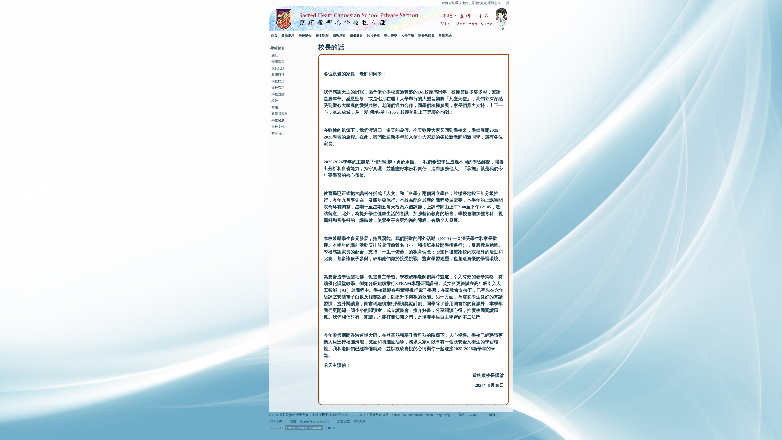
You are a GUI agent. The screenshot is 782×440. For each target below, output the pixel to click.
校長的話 (277, 68)
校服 (274, 107)
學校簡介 (305, 35)
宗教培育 (339, 35)
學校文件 (277, 127)
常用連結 (445, 35)
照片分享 (373, 35)
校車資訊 (277, 133)
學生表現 (390, 35)
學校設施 (277, 94)
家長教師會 (426, 35)
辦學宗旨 (277, 61)
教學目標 (277, 74)
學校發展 (277, 120)
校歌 (274, 100)
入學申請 (407, 35)
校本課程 (322, 35)
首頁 (274, 35)
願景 (274, 55)
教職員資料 (279, 114)
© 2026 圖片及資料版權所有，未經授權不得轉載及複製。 (310, 415)
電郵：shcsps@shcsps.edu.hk (309, 421)
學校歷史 (277, 81)
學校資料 (277, 87)
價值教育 (356, 35)
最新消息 (287, 35)
